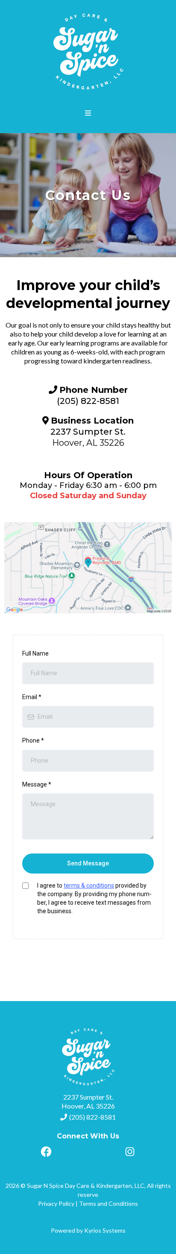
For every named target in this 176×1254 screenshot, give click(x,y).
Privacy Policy (56, 1203)
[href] (88, 567)
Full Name (35, 653)
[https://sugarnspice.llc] (88, 51)
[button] (88, 113)
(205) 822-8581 (92, 1117)
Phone (33, 740)
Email (31, 697)
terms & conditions (89, 885)
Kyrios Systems (105, 1230)
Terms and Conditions (108, 1203)
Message (36, 784)
